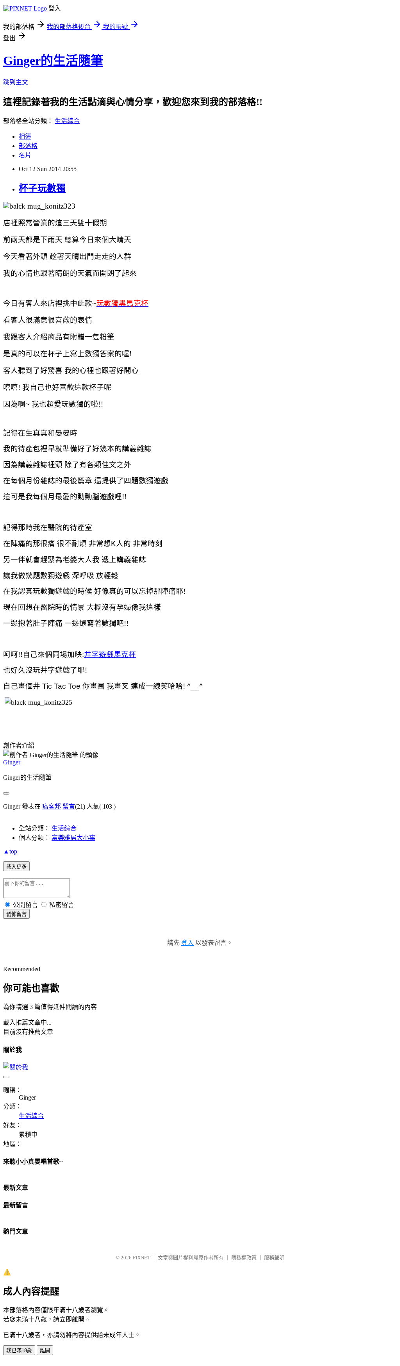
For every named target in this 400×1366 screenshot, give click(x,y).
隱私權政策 (244, 1258)
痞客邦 (51, 806)
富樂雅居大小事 (73, 837)
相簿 (25, 136)
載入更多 (16, 867)
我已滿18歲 (19, 1351)
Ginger (11, 762)
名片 (25, 155)
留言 (68, 806)
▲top (10, 851)
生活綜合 (67, 121)
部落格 (28, 146)
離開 (45, 1351)
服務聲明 (274, 1258)
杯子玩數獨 (42, 188)
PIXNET (141, 1258)
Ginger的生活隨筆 (53, 61)
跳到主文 (15, 82)
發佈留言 (16, 914)
